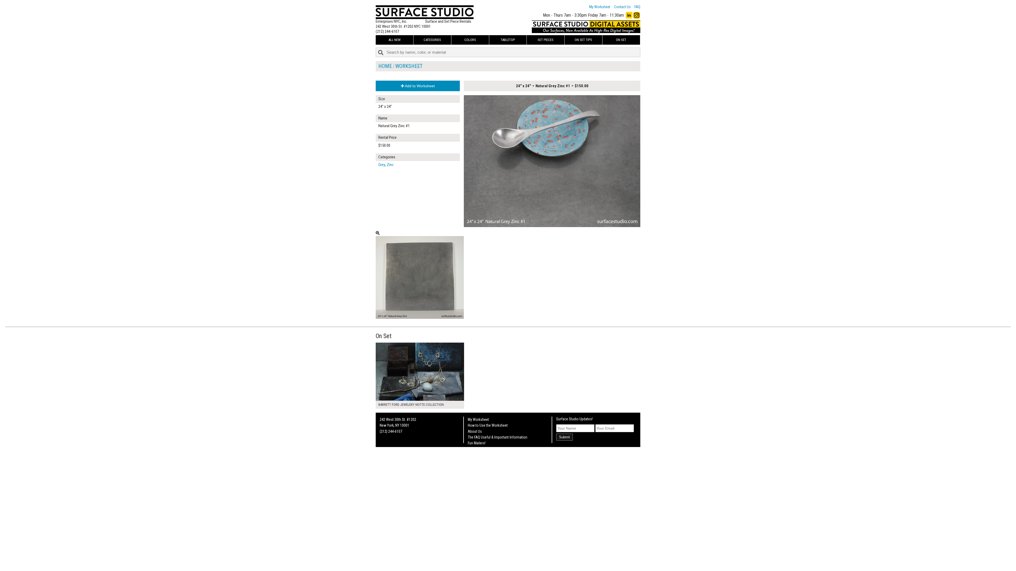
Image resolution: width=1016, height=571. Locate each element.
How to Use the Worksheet (488, 425)
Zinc (390, 164)
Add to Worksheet (419, 86)
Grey (381, 164)
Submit (564, 437)
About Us (475, 431)
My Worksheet (599, 7)
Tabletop (508, 40)
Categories (432, 40)
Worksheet (409, 66)
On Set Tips (583, 40)
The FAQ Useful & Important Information (497, 437)
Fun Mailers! (477, 443)
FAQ (637, 7)
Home (385, 66)
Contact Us (622, 7)
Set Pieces (546, 40)
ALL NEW (394, 40)
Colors (470, 40)
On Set (621, 40)
